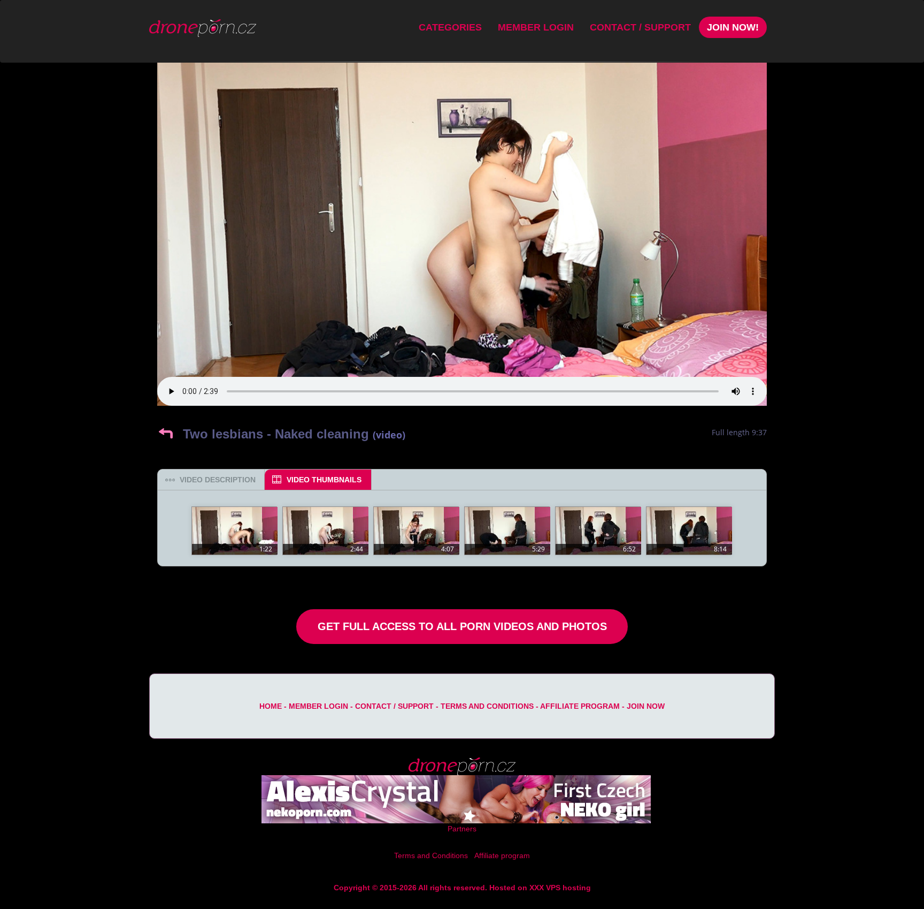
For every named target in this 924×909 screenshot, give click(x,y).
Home (270, 706)
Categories (450, 27)
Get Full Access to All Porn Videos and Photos (462, 626)
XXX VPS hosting (560, 887)
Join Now (646, 706)
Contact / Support (640, 27)
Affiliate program (580, 706)
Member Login (536, 27)
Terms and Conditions (487, 706)
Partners (462, 828)
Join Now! (733, 27)
